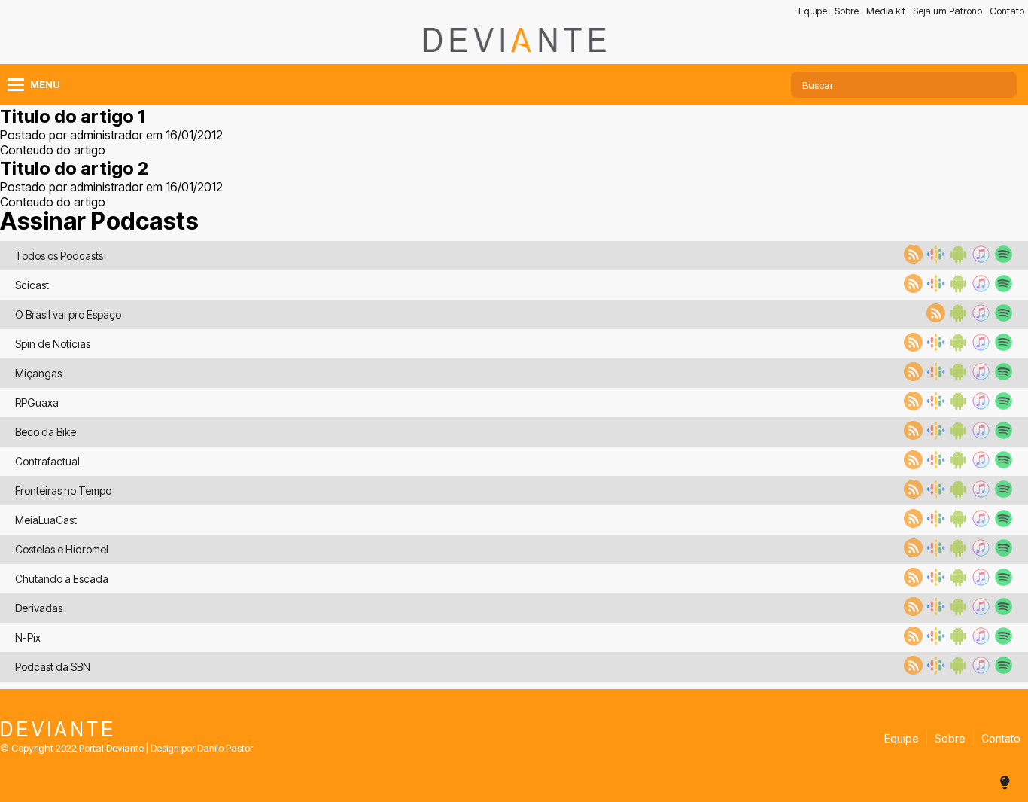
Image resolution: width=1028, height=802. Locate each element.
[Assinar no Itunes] (979, 259)
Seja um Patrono (947, 11)
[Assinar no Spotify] (1001, 259)
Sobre (847, 11)
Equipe (812, 11)
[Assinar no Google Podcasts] (934, 259)
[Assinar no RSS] (911, 259)
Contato (1007, 11)
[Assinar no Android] (956, 259)
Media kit (885, 11)
